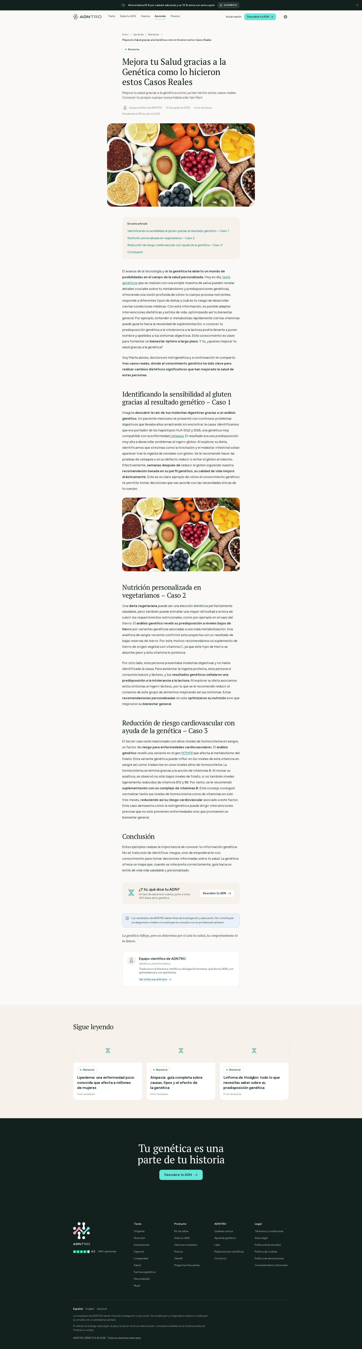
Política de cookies (266, 1251)
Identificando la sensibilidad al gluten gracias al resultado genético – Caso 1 (178, 231)
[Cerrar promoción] (357, 5)
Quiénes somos (223, 1231)
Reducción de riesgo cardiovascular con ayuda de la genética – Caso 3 (174, 245)
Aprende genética (225, 1238)
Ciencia (145, 16)
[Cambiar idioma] (285, 16)
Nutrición (139, 1238)
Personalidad (142, 1278)
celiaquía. (177, 436)
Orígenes (139, 1231)
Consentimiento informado (271, 1265)
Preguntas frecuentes (187, 1265)
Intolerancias (142, 1244)
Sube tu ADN (128, 16)
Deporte (139, 1251)
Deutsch (102, 1308)
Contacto (220, 1258)
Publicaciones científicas (229, 1251)
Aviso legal (261, 1238)
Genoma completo (185, 1244)
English (90, 1308)
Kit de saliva (181, 1231)
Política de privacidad (268, 1244)
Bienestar (153, 34)
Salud (137, 1265)
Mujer (137, 1285)
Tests (111, 16)
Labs (217, 1244)
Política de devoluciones (269, 1258)
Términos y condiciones (269, 1231)
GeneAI (178, 1258)
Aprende (160, 16)
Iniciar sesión (234, 16)
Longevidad (141, 1258)
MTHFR (187, 753)
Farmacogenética (144, 1272)
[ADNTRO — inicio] (87, 16)
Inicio (125, 34)
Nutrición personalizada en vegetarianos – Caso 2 (161, 238)
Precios (175, 16)
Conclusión (135, 252)
